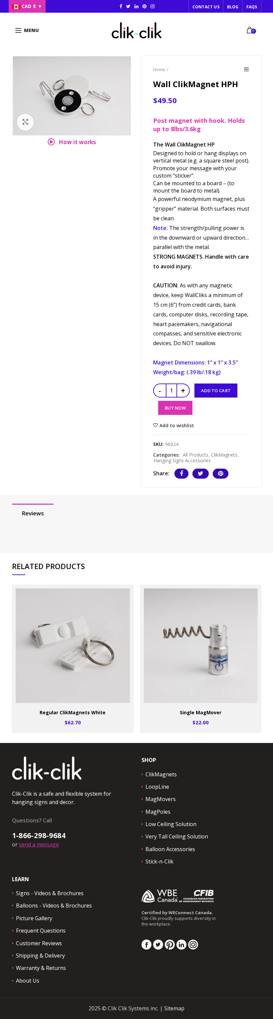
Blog (233, 7)
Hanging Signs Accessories (182, 461)
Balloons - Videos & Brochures (54, 905)
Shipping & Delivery (40, 955)
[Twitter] (200, 474)
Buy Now (175, 408)
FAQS (251, 7)
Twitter (128, 6)
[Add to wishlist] (124, 594)
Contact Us (205, 7)
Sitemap (174, 1008)
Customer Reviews (39, 943)
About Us (27, 980)
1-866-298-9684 (39, 835)
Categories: (166, 455)
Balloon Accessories (170, 849)
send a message (39, 844)
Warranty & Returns (41, 968)
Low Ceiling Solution (170, 824)
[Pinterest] (220, 474)
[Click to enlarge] (25, 122)
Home (159, 69)
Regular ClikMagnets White (73, 713)
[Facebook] (181, 474)
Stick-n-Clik (159, 861)
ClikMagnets (224, 455)
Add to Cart (216, 391)
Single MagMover (200, 713)
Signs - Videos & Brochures (50, 893)
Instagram (136, 6)
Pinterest (144, 6)
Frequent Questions (41, 930)
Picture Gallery (34, 918)
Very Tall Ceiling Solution (176, 836)
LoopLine (157, 786)
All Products (195, 455)
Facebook (121, 6)
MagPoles (157, 811)
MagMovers (160, 799)
